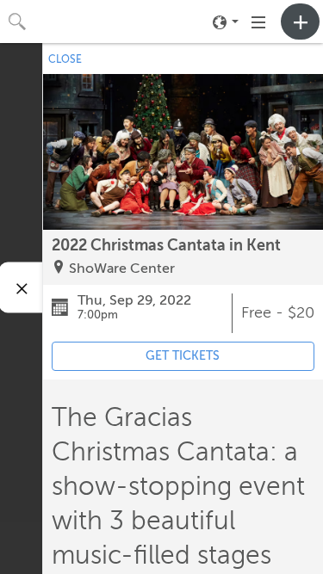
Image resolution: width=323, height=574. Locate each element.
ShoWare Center (122, 268)
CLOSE (65, 59)
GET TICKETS (183, 355)
